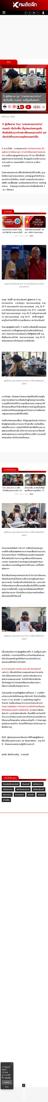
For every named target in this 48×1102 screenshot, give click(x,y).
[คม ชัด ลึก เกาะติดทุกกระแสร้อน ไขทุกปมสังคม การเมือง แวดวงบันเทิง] (24, 5)
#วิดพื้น (6, 800)
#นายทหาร (19, 794)
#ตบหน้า (41, 794)
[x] (30, 12)
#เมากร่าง (7, 794)
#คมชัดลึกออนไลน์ (10, 784)
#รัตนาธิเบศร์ (38, 789)
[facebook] (25, 12)
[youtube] (34, 12)
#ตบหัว (31, 794)
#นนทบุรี (25, 784)
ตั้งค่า (7, 1087)
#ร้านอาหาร (8, 789)
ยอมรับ (7, 1082)
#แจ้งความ (37, 784)
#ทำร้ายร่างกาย (22, 789)
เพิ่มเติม (8, 1078)
